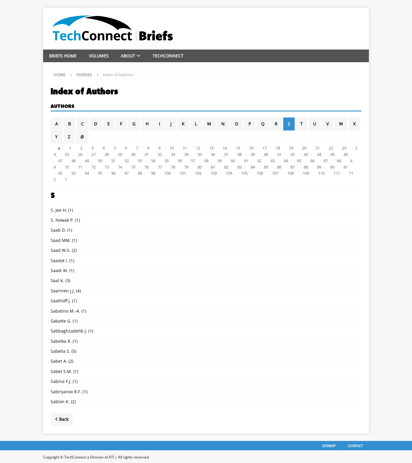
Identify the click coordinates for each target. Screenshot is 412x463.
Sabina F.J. (61, 381)
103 (214, 173)
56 (180, 160)
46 (346, 154)
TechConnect (168, 56)
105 (244, 173)
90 (332, 167)
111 (337, 173)
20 (304, 148)
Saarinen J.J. (63, 291)
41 (279, 154)
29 (120, 154)
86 (279, 167)
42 (292, 154)
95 (100, 173)
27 (93, 154)
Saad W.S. (61, 250)
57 (193, 160)
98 (140, 173)
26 (80, 154)
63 (273, 160)
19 (291, 148)
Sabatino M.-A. (65, 311)
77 (160, 167)
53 (140, 160)
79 (186, 167)
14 (225, 148)
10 (172, 148)
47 (60, 160)
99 (153, 173)
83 (239, 167)
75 (133, 167)
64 (286, 160)
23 (344, 148)
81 (213, 167)
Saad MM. (61, 240)
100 (167, 173)
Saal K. (57, 280)
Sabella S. (60, 351)
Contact (355, 445)
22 (331, 148)
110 (321, 173)
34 (186, 154)
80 (200, 167)
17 (264, 148)
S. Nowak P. (62, 220)
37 (226, 154)
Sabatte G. (61, 321)
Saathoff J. (61, 301)
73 (107, 167)
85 (266, 167)
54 (153, 160)
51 (113, 160)
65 (299, 160)
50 (100, 160)
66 (312, 160)
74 (120, 167)
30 (133, 154)
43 (306, 154)
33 (173, 154)
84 (253, 167)
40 (266, 154)
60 (233, 160)
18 (278, 148)
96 (113, 173)
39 (253, 154)
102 (198, 173)
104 (229, 173)
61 (246, 160)
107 (275, 173)
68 (339, 160)
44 (319, 154)
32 (160, 154)
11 (185, 148)
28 (107, 154)
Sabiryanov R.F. (66, 391)
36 (213, 154)
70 (67, 167)
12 (198, 148)
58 (206, 160)
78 (173, 167)
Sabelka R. (61, 341)
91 (346, 167)
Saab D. (58, 230)
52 (127, 160)
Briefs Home (63, 56)
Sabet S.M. (61, 371)
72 (93, 167)
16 (251, 148)
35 (200, 154)
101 (183, 173)
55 (166, 160)
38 (239, 154)
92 (60, 173)
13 (211, 148)
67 (326, 160)
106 (260, 173)
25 (67, 154)
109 (306, 173)
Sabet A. (59, 361)
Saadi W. (59, 270)
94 (87, 173)
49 (87, 160)
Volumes (99, 56)
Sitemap (329, 445)
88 (306, 167)
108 (290, 173)
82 (226, 167)
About (128, 56)
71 (80, 167)
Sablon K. (60, 401)
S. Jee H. (59, 210)
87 (292, 167)
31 (146, 154)
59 (219, 160)
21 (317, 148)
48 (73, 160)
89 (319, 167)
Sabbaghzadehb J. (69, 331)
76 (146, 167)
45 (332, 154)
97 (127, 173)
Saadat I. (59, 260)
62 (259, 160)
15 (238, 148)
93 (73, 173)
